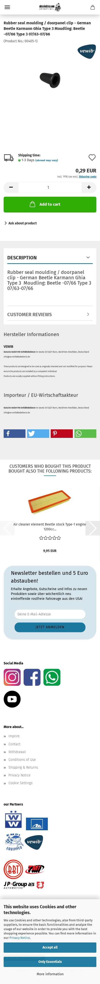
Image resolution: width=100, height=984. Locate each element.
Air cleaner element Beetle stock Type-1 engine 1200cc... (49, 526)
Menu (7, 7)
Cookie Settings (20, 783)
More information (50, 974)
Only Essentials (50, 962)
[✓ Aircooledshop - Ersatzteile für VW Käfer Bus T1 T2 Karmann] (50, 7)
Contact (14, 744)
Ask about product (22, 223)
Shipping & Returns (23, 767)
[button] (11, 187)
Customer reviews (29, 314)
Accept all (50, 947)
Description (22, 258)
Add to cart (50, 204)
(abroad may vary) (46, 160)
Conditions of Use (22, 760)
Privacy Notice (19, 938)
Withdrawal (17, 752)
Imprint (14, 736)
